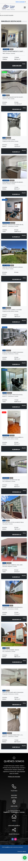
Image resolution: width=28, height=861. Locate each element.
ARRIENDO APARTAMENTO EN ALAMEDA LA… (13, 437)
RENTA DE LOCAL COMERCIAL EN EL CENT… (12, 564)
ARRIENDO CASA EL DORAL (8, 139)
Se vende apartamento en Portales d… (12, 607)
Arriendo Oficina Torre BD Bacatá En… (12, 394)
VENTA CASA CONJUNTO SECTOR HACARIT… (12, 97)
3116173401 (14, 795)
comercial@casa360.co (14, 825)
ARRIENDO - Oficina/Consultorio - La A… (12, 735)
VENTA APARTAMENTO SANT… (14, 51)
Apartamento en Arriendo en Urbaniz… (12, 182)
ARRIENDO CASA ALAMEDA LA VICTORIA (12, 309)
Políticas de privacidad (14, 776)
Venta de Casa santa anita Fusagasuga (12, 692)
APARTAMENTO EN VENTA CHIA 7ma (11, 479)
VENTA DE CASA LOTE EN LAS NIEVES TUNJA (13, 522)
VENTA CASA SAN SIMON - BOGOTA (10, 649)
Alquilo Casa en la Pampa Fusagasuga (12, 352)
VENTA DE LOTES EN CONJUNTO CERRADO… (12, 267)
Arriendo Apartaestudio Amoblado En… (13, 224)
